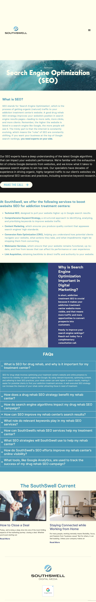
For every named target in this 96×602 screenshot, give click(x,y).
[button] (89, 30)
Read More (5, 539)
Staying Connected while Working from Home (68, 527)
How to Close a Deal (14, 525)
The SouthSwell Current (48, 486)
